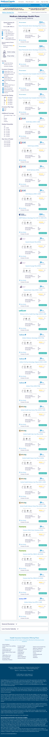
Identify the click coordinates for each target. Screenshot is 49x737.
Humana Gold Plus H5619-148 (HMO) (33, 554)
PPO (5, 110)
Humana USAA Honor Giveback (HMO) (33, 530)
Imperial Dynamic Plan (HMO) (33, 242)
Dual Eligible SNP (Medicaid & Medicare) (11, 38)
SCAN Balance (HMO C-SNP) (33, 194)
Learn (37, 2)
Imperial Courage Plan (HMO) (33, 266)
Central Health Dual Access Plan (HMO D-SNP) (33, 410)
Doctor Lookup (11, 52)
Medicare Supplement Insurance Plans (39, 12)
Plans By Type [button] (29, 2)
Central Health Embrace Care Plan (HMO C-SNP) (33, 482)
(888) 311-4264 (44, 5)
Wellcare (6, 92)
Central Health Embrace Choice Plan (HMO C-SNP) (33, 506)
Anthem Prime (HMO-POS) (33, 386)
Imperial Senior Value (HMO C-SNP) (33, 290)
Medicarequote (8, 1)
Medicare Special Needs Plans (32, 668)
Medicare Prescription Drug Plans (32, 667)
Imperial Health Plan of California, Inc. (9, 85)
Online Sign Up (42, 41)
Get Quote (21, 2)
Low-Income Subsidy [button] (9, 629)
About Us (17, 670)
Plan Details (23, 40)
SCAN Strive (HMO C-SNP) (33, 122)
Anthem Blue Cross (8, 71)
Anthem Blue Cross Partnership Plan (8, 78)
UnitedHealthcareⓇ (8, 91)
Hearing (6, 121)
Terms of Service (23, 670)
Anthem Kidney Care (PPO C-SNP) (33, 602)
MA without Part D (10, 33)
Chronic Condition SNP (10, 35)
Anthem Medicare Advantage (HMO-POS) (33, 338)
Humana (6, 83)
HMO (5, 109)
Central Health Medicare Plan (9, 81)
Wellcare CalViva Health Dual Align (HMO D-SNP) (33, 314)
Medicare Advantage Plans (8, 12)
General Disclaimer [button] (9, 624)
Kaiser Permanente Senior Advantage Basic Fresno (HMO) (34, 26)
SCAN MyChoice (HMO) (33, 170)
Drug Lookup (10, 56)
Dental (5, 118)
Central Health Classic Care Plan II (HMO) (33, 458)
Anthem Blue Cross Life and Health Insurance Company (9, 74)
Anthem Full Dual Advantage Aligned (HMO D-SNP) (33, 362)
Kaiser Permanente (8, 88)
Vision (5, 120)
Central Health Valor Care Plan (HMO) (33, 434)
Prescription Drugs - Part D (9, 116)
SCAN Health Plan (8, 89)
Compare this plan (25, 42)
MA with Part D (9, 32)
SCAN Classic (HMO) (33, 146)
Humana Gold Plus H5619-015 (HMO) (33, 578)
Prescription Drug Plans (22, 12)
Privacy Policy (30, 670)
